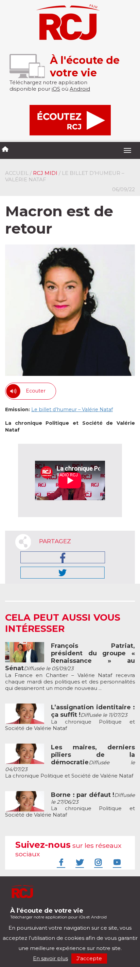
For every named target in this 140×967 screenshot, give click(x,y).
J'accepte (89, 958)
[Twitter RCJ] (78, 862)
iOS (56, 89)
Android (80, 89)
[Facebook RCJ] (60, 862)
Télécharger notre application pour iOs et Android (58, 913)
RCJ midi (45, 173)
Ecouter (36, 391)
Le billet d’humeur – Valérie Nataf (72, 409)
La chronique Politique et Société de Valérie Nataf (70, 717)
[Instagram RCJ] (97, 862)
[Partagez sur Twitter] (62, 572)
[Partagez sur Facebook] (62, 557)
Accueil (17, 173)
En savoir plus (50, 958)
